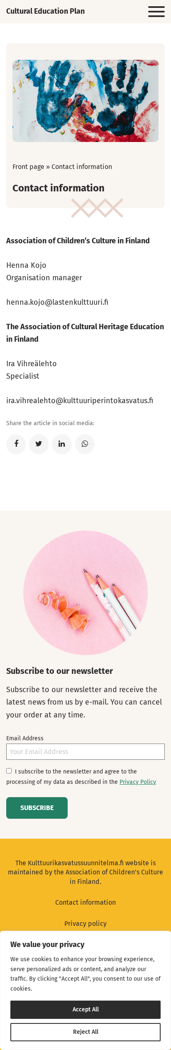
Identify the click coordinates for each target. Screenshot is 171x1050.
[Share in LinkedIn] (61, 444)
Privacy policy (85, 924)
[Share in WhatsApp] (85, 444)
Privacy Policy (138, 782)
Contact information (85, 902)
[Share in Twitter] (39, 444)
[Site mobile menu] (156, 12)
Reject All (85, 1031)
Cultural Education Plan (45, 11)
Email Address (25, 738)
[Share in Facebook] (16, 444)
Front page (28, 167)
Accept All (86, 1009)
